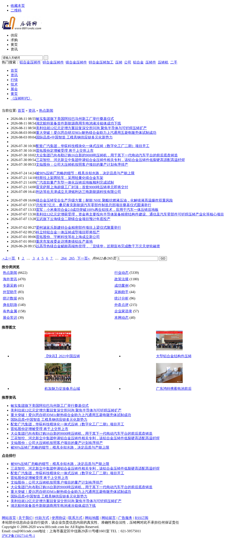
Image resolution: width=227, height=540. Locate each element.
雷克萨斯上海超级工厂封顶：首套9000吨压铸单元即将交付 (82, 187)
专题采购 (10, 285)
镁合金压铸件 (76, 62)
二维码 (16, 10)
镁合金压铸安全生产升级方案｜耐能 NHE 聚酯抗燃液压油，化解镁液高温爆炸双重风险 (104, 200)
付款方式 (42, 518)
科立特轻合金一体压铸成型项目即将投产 (68, 232)
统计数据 (10, 298)
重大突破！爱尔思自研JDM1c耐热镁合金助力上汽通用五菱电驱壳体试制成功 (96, 133)
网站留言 (109, 518)
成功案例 (121, 285)
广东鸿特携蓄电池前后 (174, 388)
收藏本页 (18, 6)
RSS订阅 (141, 518)
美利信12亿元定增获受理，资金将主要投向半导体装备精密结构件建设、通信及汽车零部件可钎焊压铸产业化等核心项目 (130, 214)
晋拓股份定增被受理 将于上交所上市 (65, 150)
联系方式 (75, 518)
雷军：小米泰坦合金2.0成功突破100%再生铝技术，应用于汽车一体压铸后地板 (97, 209)
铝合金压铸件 (30, 62)
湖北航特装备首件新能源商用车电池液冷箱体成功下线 (78, 123)
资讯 (31, 110)
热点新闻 (46, 110)
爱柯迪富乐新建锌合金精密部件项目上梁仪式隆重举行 (78, 227)
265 (71, 258)
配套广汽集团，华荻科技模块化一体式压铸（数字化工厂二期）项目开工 (92, 146)
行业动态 (121, 273)
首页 (21, 110)
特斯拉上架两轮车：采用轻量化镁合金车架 (69, 178)
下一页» (83, 258)
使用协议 (59, 518)
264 (63, 258)
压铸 (118, 62)
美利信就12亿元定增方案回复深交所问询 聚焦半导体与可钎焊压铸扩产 (91, 128)
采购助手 (121, 292)
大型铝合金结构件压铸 (174, 356)
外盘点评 (121, 305)
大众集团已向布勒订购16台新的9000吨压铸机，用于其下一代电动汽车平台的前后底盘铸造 (107, 155)
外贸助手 (10, 292)
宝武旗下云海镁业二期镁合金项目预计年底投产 (73, 219)
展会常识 (10, 317)
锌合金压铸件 (53, 62)
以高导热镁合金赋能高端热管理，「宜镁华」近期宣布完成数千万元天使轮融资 (98, 246)
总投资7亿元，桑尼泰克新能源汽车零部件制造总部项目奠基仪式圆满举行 (93, 205)
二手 (173, 62)
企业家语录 (123, 311)
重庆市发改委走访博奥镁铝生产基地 (64, 241)
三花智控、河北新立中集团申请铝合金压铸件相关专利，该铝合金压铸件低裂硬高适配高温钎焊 (110, 160)
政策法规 (121, 279)
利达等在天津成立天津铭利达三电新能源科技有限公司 (78, 192)
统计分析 (121, 298)
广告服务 (125, 518)
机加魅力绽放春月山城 (62, 388)
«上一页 (9, 258)
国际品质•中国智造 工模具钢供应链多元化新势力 (74, 137)
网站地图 (92, 518)
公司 (127, 62)
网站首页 (9, 518)
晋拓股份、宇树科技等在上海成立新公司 (68, 237)
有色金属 (10, 311)
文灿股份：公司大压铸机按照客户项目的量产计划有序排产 (82, 164)
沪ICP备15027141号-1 (18, 536)
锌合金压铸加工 (101, 62)
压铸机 (163, 62)
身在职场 (10, 305)
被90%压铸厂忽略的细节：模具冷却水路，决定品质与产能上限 (85, 173)
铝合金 (138, 62)
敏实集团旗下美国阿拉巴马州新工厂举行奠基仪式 (75, 119)
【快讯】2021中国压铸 (62, 356)
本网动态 (121, 317)
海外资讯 (10, 279)
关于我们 (25, 518)
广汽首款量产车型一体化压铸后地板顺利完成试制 (75, 182)
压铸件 (150, 62)
